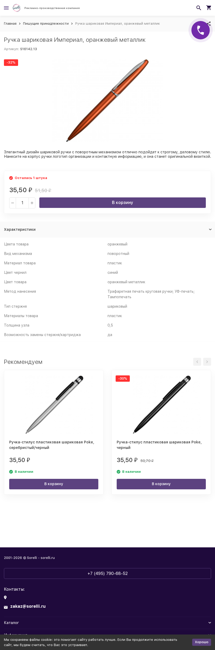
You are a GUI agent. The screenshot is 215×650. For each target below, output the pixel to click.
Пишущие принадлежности (46, 23)
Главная (10, 23)
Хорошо (201, 642)
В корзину (122, 202)
